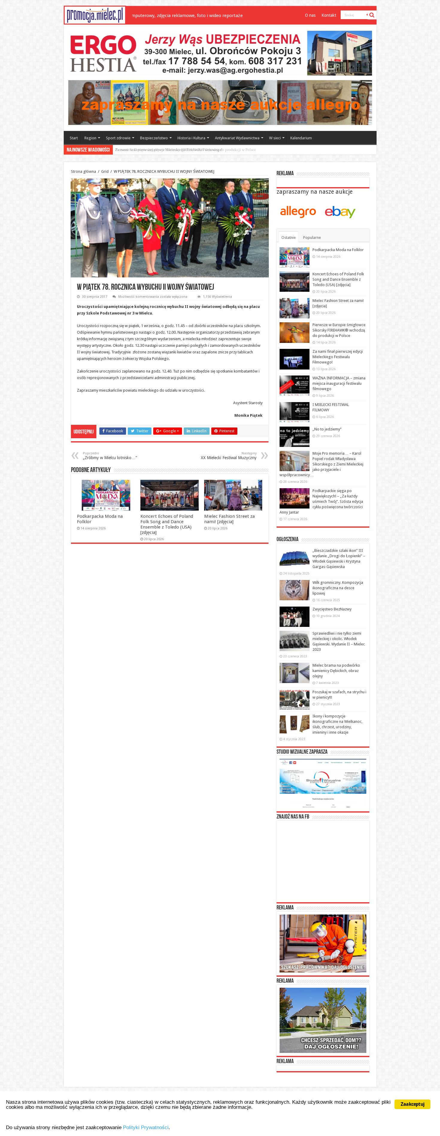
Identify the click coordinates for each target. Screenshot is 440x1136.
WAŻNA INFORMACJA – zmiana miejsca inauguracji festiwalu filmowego (338, 383)
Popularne (312, 237)
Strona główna (83, 171)
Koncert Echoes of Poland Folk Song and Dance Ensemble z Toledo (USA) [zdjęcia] (166, 524)
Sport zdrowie (118, 138)
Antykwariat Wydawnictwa (237, 138)
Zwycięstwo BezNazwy (331, 609)
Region (90, 138)
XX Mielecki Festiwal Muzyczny (229, 455)
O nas (310, 15)
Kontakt (328, 15)
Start (74, 138)
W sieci (275, 138)
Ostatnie (288, 237)
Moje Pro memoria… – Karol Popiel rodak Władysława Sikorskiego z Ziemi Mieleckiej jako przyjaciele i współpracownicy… (321, 464)
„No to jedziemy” (327, 429)
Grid (105, 171)
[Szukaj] (372, 14)
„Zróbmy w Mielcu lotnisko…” (110, 455)
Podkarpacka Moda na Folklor (338, 250)
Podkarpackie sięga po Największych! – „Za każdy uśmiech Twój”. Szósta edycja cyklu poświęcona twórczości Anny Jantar (321, 501)
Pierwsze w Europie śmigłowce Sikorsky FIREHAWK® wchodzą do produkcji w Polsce (338, 330)
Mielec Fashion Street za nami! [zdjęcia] (229, 519)
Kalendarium (301, 138)
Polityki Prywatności (146, 1127)
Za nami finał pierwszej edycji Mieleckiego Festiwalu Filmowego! (168, 149)
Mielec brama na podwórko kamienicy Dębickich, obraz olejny (336, 670)
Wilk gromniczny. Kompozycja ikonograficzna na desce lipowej (337, 588)
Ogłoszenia (287, 540)
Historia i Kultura (191, 138)
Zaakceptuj (412, 1104)
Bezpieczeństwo (154, 138)
